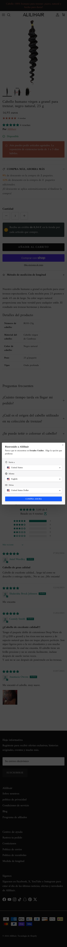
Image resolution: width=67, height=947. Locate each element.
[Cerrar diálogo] (63, 445)
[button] (33, 468)
